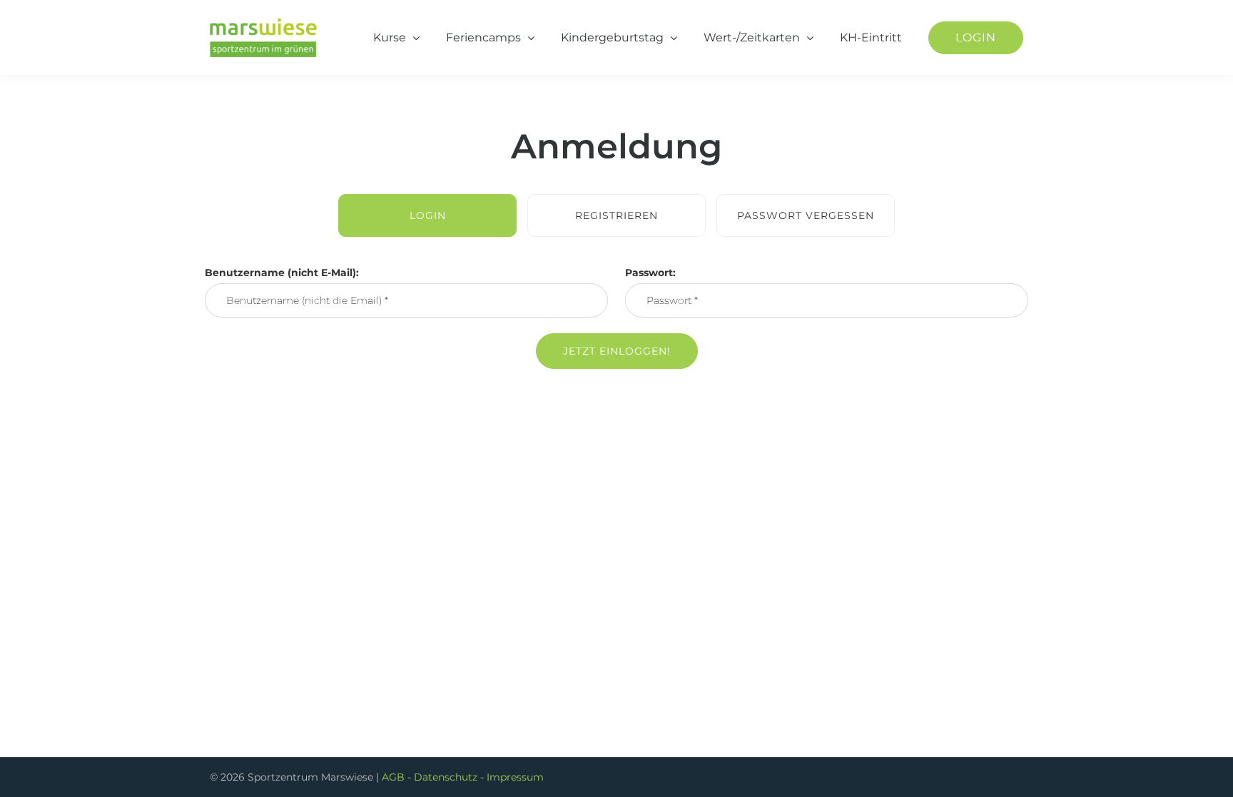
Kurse (389, 37)
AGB (393, 777)
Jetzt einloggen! (617, 351)
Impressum (515, 777)
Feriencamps (483, 37)
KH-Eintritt (871, 37)
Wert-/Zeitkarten (752, 37)
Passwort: (650, 272)
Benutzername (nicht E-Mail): (282, 272)
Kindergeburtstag (612, 37)
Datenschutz (445, 777)
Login (975, 37)
